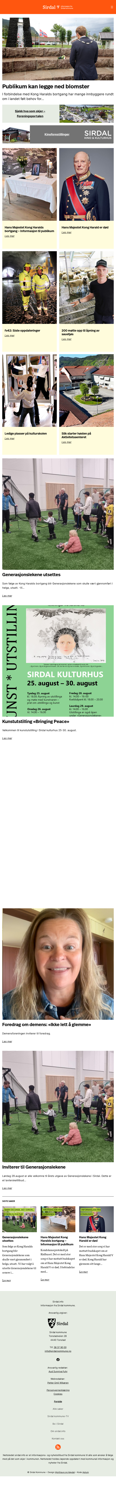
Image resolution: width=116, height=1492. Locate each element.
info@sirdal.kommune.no (58, 1351)
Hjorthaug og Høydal (65, 1472)
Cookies (58, 1394)
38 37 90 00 (60, 1347)
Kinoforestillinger (57, 134)
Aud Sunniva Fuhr (58, 1371)
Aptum (85, 1472)
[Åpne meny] (112, 7)
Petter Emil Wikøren (58, 1382)
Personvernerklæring (58, 1390)
